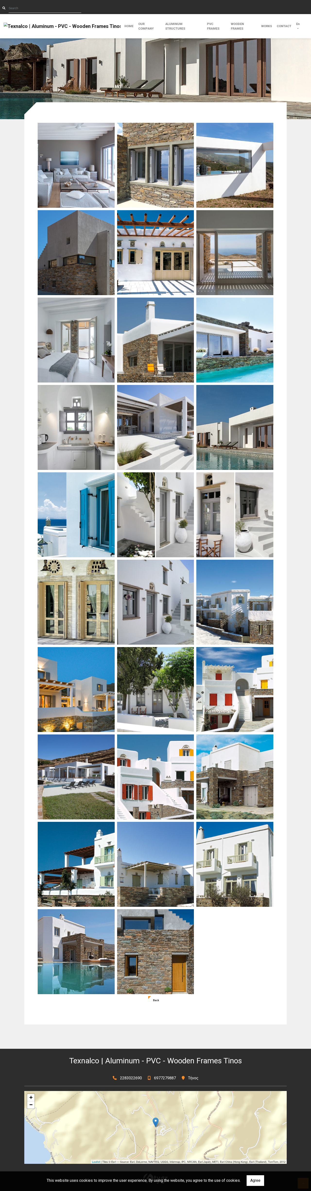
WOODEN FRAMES (237, 26)
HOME (128, 26)
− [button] (31, 1105)
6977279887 (165, 1078)
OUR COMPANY (146, 26)
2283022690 (131, 1078)
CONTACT (284, 26)
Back (156, 1000)
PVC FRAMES (213, 26)
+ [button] (31, 1097)
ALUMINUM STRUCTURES (175, 26)
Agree (255, 1180)
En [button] (298, 24)
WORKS (266, 26)
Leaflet (96, 1162)
